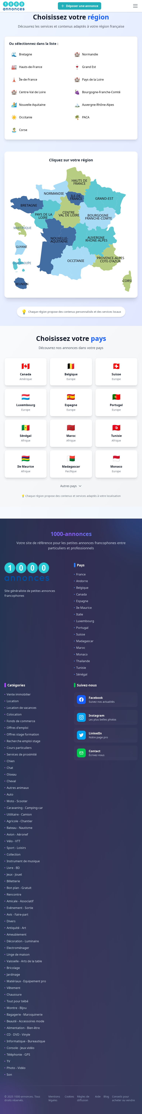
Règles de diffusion (83, 1098)
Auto (10, 794)
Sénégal (81, 674)
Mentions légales (54, 1098)
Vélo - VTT (13, 841)
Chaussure (14, 994)
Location (13, 701)
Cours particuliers (19, 748)
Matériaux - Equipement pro (26, 981)
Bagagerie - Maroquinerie (25, 1014)
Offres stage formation (23, 734)
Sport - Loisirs (16, 848)
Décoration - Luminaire (23, 941)
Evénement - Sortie (20, 908)
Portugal (82, 628)
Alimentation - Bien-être (23, 1028)
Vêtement (13, 988)
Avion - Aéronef (17, 834)
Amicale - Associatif (20, 901)
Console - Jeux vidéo (20, 1048)
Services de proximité (22, 754)
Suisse (80, 634)
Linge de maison (18, 954)
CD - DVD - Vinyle (18, 1034)
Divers (11, 921)
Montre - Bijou (17, 1008)
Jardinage (13, 974)
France (81, 574)
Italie (79, 614)
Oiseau (11, 774)
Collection (14, 854)
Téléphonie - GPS (18, 1054)
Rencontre (14, 894)
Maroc (80, 648)
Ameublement (16, 934)
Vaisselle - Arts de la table (24, 961)
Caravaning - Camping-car (25, 808)
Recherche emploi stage (23, 741)
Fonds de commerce (21, 721)
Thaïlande (83, 661)
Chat (10, 768)
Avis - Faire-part (17, 914)
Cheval (11, 781)
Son (9, 1075)
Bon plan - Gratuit (19, 888)
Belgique (82, 588)
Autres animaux (18, 788)
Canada (81, 594)
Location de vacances (21, 708)
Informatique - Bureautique (26, 1041)
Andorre (82, 581)
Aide (98, 1096)
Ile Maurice (84, 608)
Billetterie (13, 881)
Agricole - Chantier (20, 821)
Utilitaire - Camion (19, 814)
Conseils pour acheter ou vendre (123, 1098)
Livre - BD (13, 868)
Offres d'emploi (17, 728)
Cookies (69, 1096)
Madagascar (85, 641)
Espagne (82, 601)
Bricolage (13, 968)
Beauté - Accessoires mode (25, 1021)
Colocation (14, 714)
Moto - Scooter (17, 801)
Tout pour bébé (17, 1001)
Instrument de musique (23, 861)
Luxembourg (85, 621)
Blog (106, 1096)
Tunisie (81, 668)
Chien (11, 761)
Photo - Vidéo (16, 1068)
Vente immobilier (19, 694)
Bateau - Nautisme (19, 828)
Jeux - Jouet (14, 874)
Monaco (82, 654)
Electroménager (18, 948)
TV (8, 1061)
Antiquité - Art (16, 928)
